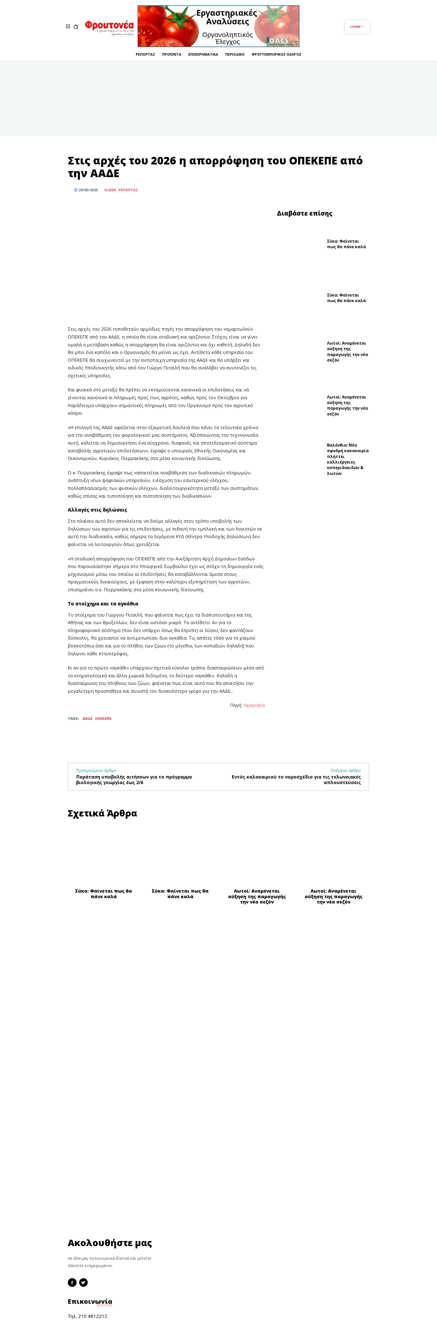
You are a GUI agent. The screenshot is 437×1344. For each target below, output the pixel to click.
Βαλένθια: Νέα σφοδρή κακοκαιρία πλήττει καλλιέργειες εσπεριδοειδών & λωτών (348, 459)
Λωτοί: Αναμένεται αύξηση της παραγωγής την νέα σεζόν (347, 351)
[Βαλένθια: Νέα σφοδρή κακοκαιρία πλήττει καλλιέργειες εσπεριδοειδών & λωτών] (300, 460)
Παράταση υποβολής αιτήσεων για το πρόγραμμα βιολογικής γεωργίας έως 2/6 (134, 779)
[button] (76, 27)
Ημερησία (254, 705)
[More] (364, 190)
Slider (110, 190)
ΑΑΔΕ (88, 718)
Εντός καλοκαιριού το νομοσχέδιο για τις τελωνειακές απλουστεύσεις (296, 779)
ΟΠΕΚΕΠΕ (103, 718)
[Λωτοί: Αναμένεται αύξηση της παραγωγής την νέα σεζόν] (300, 353)
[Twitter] (352, 190)
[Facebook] (340, 190)
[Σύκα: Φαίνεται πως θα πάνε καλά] (300, 245)
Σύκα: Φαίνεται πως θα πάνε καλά (346, 243)
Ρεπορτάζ (128, 190)
